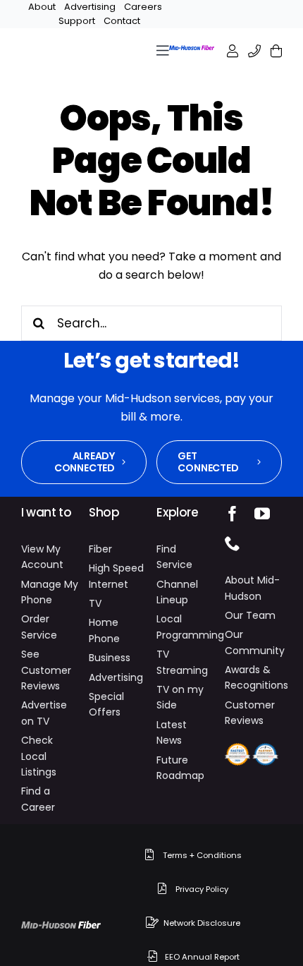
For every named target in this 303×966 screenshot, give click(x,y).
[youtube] (262, 513)
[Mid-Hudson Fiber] (61, 927)
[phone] (232, 543)
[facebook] (232, 513)
